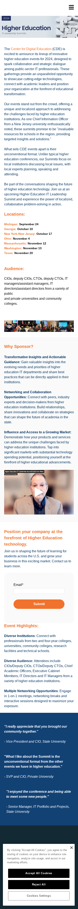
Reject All (39, 884)
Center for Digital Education (31, 49)
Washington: (13, 248)
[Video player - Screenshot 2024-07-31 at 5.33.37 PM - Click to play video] (39, 492)
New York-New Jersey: (20, 233)
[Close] (71, 848)
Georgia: (10, 229)
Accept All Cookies (38, 873)
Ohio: (8, 238)
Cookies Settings (39, 895)
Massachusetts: (16, 243)
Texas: (9, 253)
